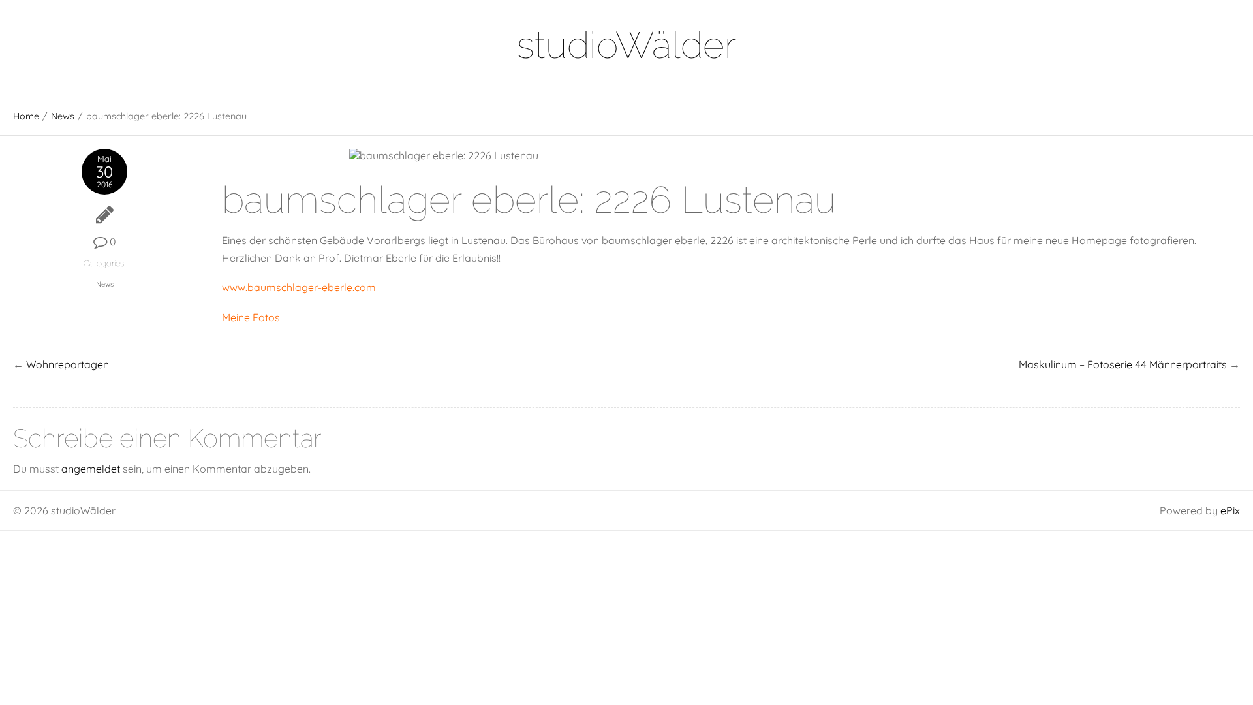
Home (26, 116)
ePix (1230, 510)
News (62, 116)
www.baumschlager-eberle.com (299, 287)
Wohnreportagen (67, 364)
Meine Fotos (251, 317)
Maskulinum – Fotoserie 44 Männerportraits (1123, 364)
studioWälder (626, 44)
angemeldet (90, 468)
